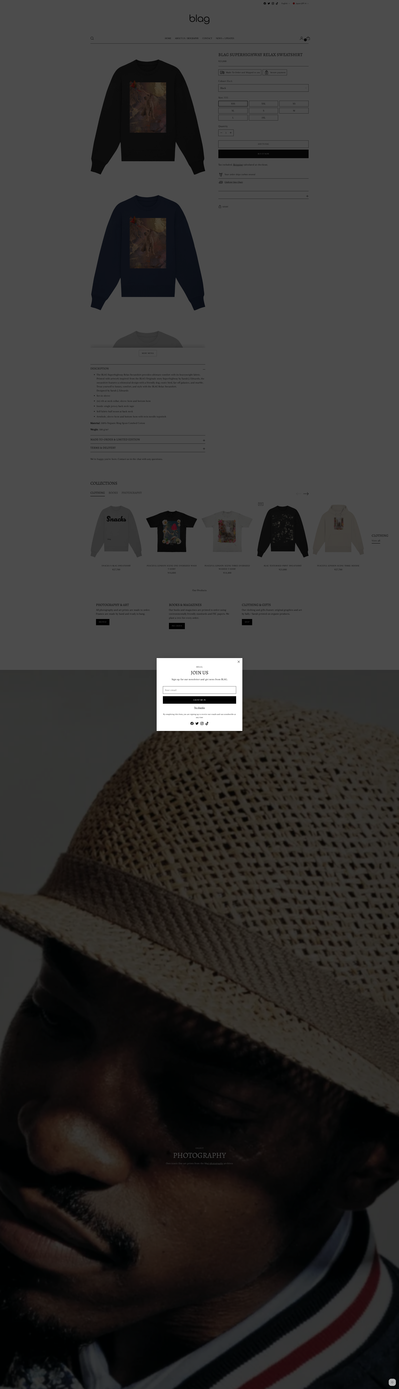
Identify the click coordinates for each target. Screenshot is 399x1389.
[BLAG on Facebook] (192, 724)
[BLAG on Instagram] (202, 724)
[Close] (238, 661)
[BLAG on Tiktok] (207, 724)
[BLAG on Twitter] (197, 724)
